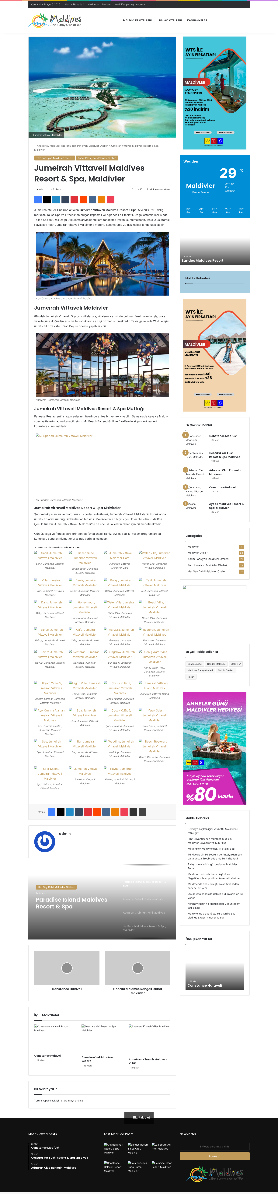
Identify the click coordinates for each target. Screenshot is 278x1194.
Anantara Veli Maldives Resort (98, 1059)
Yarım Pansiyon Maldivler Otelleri (97, 158)
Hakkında (93, 4)
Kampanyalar (197, 20)
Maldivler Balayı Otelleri (200, 670)
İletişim (106, 4)
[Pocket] (110, 199)
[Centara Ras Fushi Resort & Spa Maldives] (196, 458)
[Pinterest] (74, 199)
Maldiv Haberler (197, 818)
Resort (191, 676)
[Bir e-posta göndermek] (47, 189)
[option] (102, 901)
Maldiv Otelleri (225, 670)
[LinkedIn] (56, 199)
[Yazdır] (142, 812)
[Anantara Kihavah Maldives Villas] (149, 1040)
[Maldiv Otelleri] (54, 20)
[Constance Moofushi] (196, 441)
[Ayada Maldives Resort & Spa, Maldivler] (196, 509)
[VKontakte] (92, 199)
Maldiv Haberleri (74, 4)
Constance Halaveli (47, 1056)
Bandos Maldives (216, 663)
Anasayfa (42, 145)
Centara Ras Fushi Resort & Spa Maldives (224, 455)
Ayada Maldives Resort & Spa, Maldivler (226, 506)
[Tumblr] (65, 199)
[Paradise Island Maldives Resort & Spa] (163, 1169)
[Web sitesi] (61, 840)
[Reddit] (83, 199)
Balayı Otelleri (170, 20)
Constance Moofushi (223, 436)
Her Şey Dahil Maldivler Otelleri (207, 571)
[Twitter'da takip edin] (45, 189)
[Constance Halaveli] (55, 1038)
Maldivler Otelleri (137, 20)
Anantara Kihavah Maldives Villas (148, 1061)
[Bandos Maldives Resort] (139, 1151)
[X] (47, 199)
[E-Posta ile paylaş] (133, 812)
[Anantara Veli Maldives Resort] (102, 1039)
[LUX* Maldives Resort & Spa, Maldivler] (163, 1150)
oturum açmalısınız (72, 1100)
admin (39, 189)
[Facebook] (38, 199)
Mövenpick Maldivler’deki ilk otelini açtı (211, 848)
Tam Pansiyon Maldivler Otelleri (90, 145)
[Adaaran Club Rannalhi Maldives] (196, 475)
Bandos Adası (195, 663)
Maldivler (193, 546)
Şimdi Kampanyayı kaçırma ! (130, 4)
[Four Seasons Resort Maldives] (139, 1168)
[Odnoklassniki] (101, 199)
